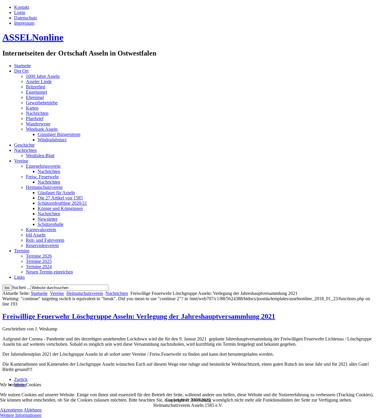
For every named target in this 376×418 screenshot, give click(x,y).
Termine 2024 (39, 266)
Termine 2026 (39, 256)
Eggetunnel (36, 92)
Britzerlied (35, 86)
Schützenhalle (50, 224)
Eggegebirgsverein (43, 166)
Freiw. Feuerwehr (42, 176)
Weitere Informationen (20, 415)
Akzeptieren (11, 409)
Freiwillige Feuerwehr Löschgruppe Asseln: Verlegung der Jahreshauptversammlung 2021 (138, 316)
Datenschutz (25, 17)
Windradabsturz (52, 139)
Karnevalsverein (41, 229)
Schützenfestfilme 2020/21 (62, 203)
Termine (21, 250)
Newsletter (48, 218)
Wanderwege (38, 123)
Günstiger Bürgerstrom (59, 134)
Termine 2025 (39, 261)
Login (19, 12)
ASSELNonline (32, 37)
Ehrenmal (35, 97)
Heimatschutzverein (44, 187)
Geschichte (24, 144)
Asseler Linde (39, 81)
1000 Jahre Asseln (43, 76)
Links (19, 277)
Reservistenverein (42, 245)
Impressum (24, 23)
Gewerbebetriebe (42, 102)
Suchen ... (21, 287)
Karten (32, 107)
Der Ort (21, 70)
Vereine (21, 160)
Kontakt (21, 7)
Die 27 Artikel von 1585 (60, 197)
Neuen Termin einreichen (49, 271)
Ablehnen (33, 409)
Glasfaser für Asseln (56, 192)
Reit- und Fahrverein (45, 240)
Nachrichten (37, 113)
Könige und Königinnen (60, 208)
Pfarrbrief (34, 118)
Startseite (22, 65)
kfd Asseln (36, 234)
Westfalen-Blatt (40, 155)
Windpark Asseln (42, 129)
